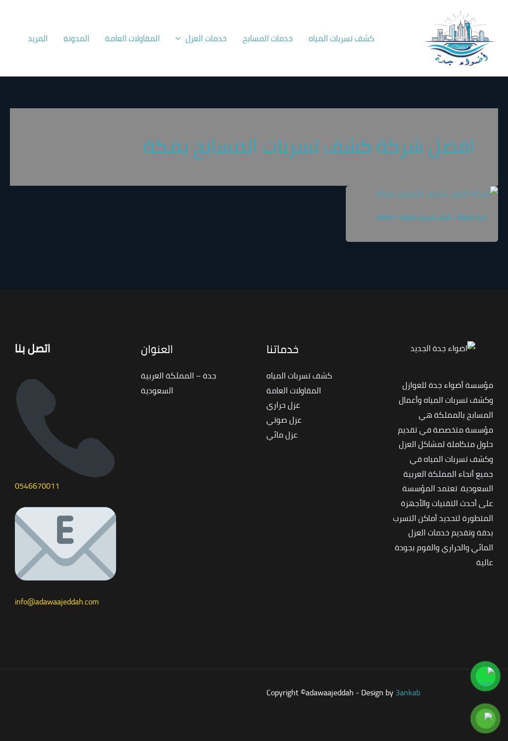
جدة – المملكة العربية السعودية (178, 383)
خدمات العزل (206, 38)
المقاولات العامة (132, 38)
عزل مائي (282, 434)
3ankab (407, 692)
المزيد (38, 38)
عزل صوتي (284, 419)
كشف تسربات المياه (341, 38)
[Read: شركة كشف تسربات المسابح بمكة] (437, 192)
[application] (181, 38)
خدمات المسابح (268, 38)
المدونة (76, 38)
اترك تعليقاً (472, 217)
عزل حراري (283, 404)
